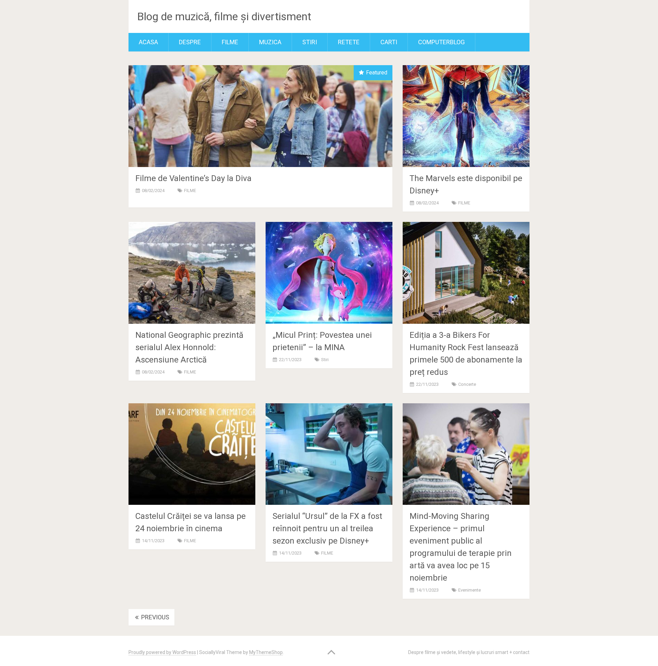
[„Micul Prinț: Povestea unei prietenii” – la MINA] (329, 273)
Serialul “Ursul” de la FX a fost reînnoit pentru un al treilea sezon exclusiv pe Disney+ (327, 528)
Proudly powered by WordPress (162, 652)
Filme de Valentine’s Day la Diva (193, 178)
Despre (190, 42)
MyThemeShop (266, 652)
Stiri (309, 42)
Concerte (467, 384)
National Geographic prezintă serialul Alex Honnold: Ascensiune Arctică (189, 347)
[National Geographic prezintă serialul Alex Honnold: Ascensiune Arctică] (192, 273)
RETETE (349, 42)
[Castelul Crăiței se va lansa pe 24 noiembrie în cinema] (192, 454)
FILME (230, 42)
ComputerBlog (441, 42)
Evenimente (469, 590)
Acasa (148, 42)
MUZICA (270, 42)
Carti (388, 42)
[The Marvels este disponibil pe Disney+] (466, 116)
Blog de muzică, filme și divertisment (224, 16)
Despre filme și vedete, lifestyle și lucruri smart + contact (468, 652)
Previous (154, 617)
